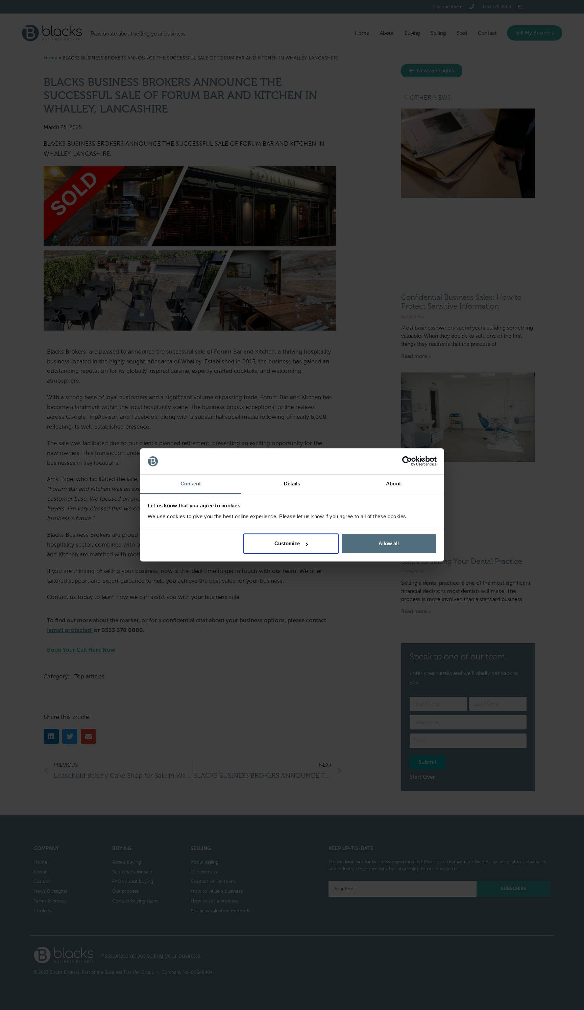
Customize (287, 544)
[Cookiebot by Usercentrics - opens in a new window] (407, 461)
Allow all (389, 544)
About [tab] (393, 483)
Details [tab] (292, 483)
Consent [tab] (190, 483)
